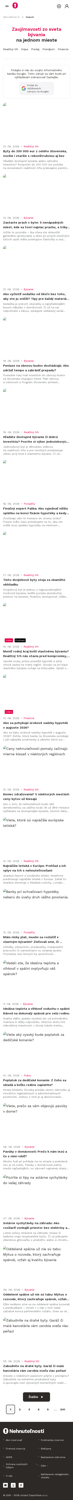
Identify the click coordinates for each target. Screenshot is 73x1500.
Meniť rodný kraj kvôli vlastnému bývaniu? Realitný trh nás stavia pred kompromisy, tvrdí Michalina (36, 653)
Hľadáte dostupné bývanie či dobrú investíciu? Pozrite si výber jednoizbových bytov (36, 439)
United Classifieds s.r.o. (34, 1495)
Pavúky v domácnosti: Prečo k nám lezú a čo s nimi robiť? (35, 1154)
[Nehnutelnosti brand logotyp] (7, 6)
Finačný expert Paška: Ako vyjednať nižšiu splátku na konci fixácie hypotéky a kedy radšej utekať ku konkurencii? (36, 511)
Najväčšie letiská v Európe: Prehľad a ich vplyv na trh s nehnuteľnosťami (35, 868)
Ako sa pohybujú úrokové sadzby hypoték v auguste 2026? (36, 725)
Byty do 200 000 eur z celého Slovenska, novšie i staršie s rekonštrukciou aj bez (35, 153)
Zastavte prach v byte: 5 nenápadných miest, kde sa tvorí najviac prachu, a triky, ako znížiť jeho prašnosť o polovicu (36, 225)
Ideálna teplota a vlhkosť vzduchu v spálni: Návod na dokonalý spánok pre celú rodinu (36, 1011)
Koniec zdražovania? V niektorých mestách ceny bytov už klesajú (36, 796)
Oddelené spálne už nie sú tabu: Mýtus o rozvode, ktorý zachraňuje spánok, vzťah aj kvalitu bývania (35, 1297)
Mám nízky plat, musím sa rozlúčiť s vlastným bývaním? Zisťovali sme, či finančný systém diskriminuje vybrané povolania (33, 939)
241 (62, 1409)
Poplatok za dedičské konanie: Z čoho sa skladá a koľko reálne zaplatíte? (35, 1082)
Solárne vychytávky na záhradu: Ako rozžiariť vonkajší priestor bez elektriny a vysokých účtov (35, 1225)
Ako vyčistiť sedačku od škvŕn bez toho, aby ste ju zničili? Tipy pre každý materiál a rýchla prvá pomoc (35, 296)
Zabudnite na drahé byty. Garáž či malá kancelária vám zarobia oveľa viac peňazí (34, 1368)
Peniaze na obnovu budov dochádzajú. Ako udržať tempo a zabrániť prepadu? (36, 368)
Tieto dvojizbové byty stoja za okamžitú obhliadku (34, 582)
